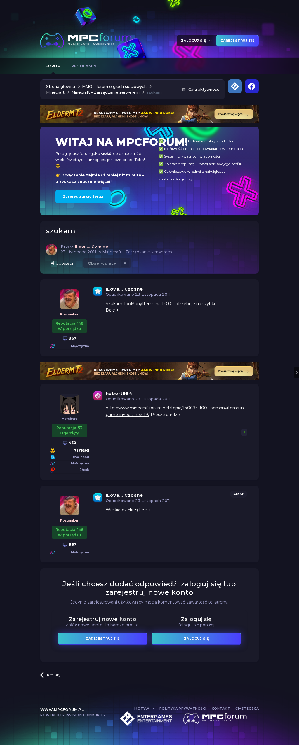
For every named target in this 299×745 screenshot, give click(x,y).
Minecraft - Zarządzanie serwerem (137, 252)
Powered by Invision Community (73, 715)
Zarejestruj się (237, 41)
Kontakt (221, 708)
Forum (53, 66)
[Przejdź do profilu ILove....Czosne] (51, 249)
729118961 (81, 450)
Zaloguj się (194, 41)
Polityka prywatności (182, 708)
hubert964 (119, 393)
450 (72, 442)
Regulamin (84, 66)
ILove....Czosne (124, 289)
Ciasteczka (247, 708)
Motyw (142, 708)
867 (72, 338)
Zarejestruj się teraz (83, 196)
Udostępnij (65, 263)
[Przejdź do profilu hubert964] (69, 404)
